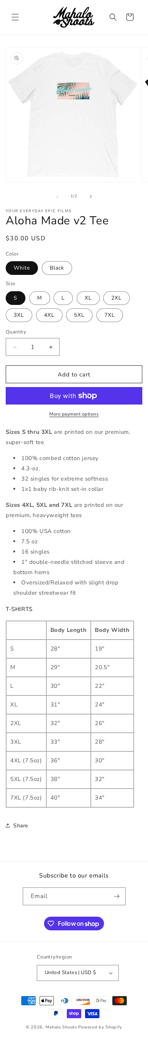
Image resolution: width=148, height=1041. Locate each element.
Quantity (16, 331)
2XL (116, 298)
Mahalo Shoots (61, 1027)
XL (88, 298)
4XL (49, 315)
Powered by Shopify (100, 1027)
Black (57, 267)
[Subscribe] (117, 896)
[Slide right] (90, 196)
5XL (79, 315)
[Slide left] (57, 196)
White (22, 267)
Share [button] (20, 825)
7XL (109, 315)
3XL (19, 315)
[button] (15, 17)
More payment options (74, 414)
